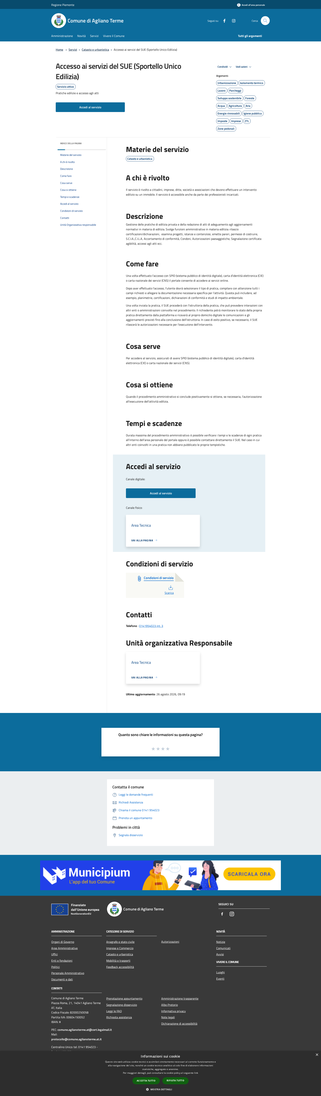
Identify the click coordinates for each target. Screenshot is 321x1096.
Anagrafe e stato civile (120, 942)
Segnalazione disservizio (121, 1005)
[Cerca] (265, 20)
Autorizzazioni (170, 941)
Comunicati (223, 948)
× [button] (316, 1054)
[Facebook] (223, 20)
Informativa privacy (173, 1011)
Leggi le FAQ (114, 1011)
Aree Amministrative (64, 948)
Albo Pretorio (169, 1005)
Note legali (168, 1017)
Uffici (54, 954)
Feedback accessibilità (120, 967)
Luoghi (220, 972)
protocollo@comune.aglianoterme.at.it (76, 1039)
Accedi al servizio (90, 107)
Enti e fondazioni (61, 960)
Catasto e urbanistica (95, 49)
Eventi (220, 978)
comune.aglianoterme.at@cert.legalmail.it (85, 1029)
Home (59, 49)
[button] (160, 1089)
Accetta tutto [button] (146, 1080)
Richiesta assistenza (119, 1017)
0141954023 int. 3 (151, 626)
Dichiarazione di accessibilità (179, 1023)
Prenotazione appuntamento (124, 998)
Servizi (73, 49)
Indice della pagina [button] (71, 143)
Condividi (223, 67)
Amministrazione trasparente (179, 998)
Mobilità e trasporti (118, 960)
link (196, 1072)
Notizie (220, 942)
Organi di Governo (62, 942)
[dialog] (160, 1073)
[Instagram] (232, 20)
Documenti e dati (62, 979)
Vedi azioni (242, 67)
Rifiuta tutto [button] (175, 1080)
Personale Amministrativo (67, 973)
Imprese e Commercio (119, 948)
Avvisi (220, 954)
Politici (55, 967)
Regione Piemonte (62, 5)
